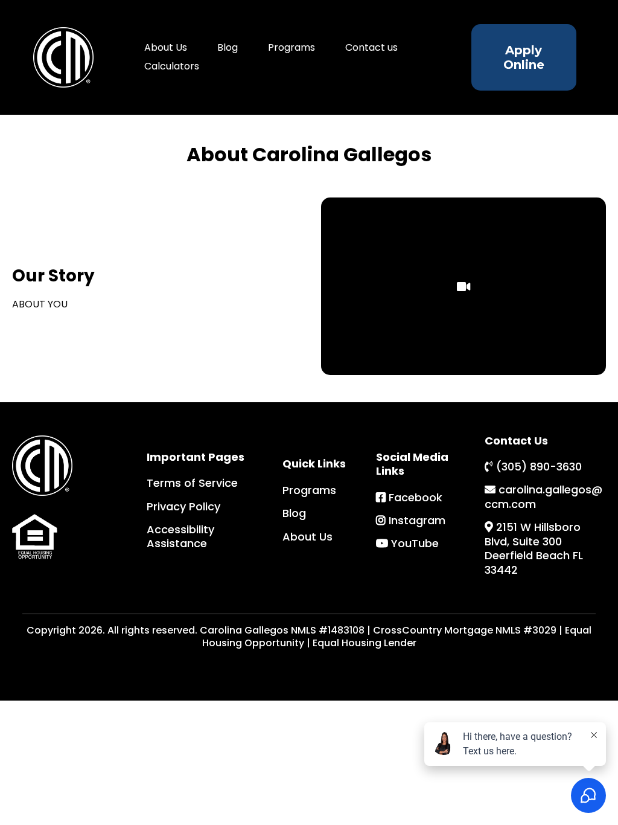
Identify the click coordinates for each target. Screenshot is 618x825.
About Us (165, 47)
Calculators (171, 66)
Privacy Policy (183, 506)
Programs (291, 47)
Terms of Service (192, 482)
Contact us (371, 47)
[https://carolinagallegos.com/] (63, 57)
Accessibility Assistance (180, 536)
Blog (227, 47)
